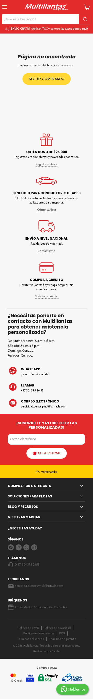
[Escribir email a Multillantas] (46, 404)
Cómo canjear (46, 210)
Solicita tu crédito (46, 296)
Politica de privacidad (57, 628)
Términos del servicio (30, 639)
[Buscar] (85, 19)
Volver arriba (49, 472)
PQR (62, 633)
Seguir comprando (46, 78)
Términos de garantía (62, 639)
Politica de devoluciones (39, 633)
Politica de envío (28, 628)
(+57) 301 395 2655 (27, 564)
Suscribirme (49, 453)
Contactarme (46, 251)
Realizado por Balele (46, 651)
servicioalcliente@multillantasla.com (39, 586)
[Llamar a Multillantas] (46, 388)
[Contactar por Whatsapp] (46, 371)
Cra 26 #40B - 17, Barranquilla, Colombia (41, 607)
